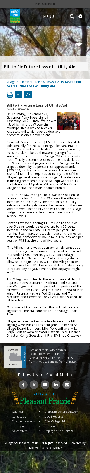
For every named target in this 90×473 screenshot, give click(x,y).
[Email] (66, 384)
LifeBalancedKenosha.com (61, 412)
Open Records (53, 416)
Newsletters (19, 431)
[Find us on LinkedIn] (56, 384)
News (50, 82)
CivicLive (33, 448)
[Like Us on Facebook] (23, 384)
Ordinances (51, 426)
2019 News (65, 82)
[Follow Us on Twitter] (34, 384)
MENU (48, 16)
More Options (44, 3)
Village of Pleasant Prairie (24, 82)
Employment (20, 426)
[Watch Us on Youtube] (45, 384)
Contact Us (19, 416)
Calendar (17, 412)
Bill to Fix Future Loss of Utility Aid (40, 67)
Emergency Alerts (23, 421)
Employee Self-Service (59, 431)
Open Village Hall (55, 421)
